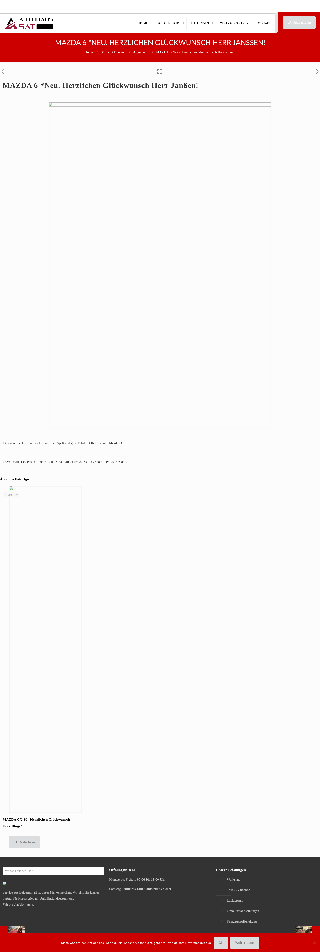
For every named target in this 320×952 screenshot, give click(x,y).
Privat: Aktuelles (113, 52)
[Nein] (314, 942)
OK (221, 942)
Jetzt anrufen (302, 22)
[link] (183, 23)
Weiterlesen (244, 942)
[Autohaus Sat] (29, 23)
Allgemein (140, 52)
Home (88, 52)
